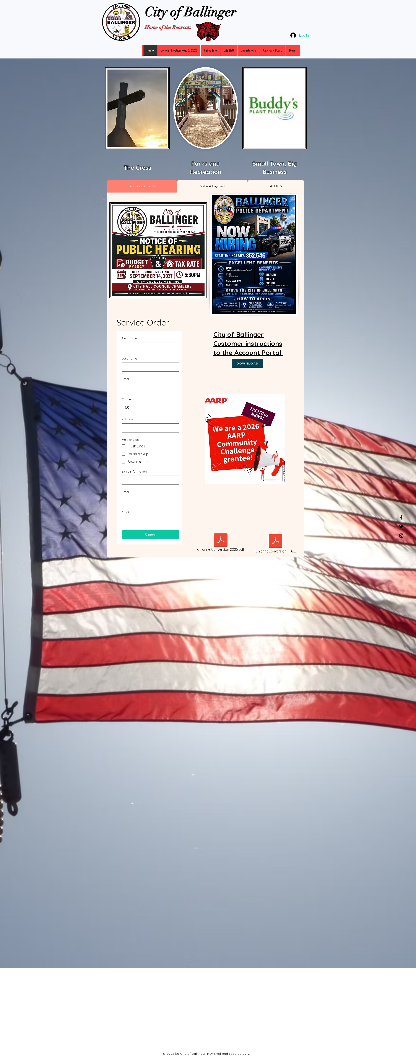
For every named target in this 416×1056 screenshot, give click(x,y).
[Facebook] (401, 517)
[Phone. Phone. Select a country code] (129, 407)
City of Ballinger (190, 12)
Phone (126, 399)
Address (127, 419)
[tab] (142, 186)
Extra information (134, 471)
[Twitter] (401, 526)
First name (129, 338)
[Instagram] (401, 535)
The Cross (137, 167)
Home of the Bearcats (168, 27)
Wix (250, 1054)
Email (126, 379)
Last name (129, 358)
